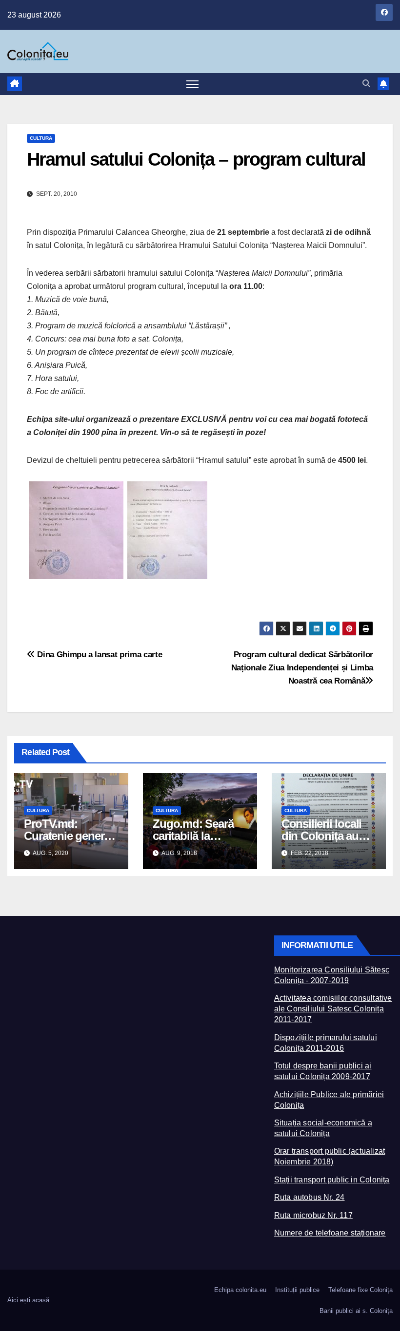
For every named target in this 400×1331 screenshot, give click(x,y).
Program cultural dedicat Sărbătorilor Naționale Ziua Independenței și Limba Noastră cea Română (302, 667)
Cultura (41, 138)
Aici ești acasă (28, 1300)
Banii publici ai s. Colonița (356, 1310)
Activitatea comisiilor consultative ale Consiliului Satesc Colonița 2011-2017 (333, 1009)
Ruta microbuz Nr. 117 (313, 1215)
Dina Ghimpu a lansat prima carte (98, 654)
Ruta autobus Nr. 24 (309, 1197)
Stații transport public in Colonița (332, 1180)
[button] (366, 83)
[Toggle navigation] (192, 84)
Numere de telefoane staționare (330, 1233)
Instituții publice (297, 1289)
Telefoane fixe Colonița (360, 1289)
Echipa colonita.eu (240, 1289)
